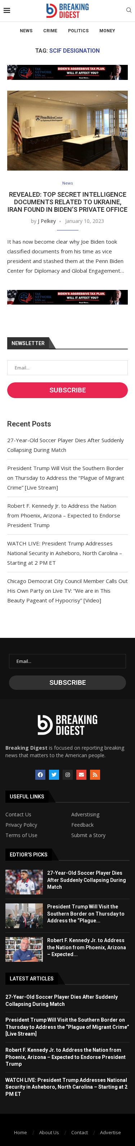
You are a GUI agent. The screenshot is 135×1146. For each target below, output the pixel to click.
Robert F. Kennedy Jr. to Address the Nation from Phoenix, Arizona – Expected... (86, 947)
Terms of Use (21, 835)
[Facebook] (40, 775)
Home (20, 1132)
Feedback (82, 824)
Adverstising (85, 814)
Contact (79, 1132)
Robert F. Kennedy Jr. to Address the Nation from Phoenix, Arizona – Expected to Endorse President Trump (63, 515)
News (26, 30)
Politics (78, 30)
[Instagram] (68, 775)
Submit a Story (88, 835)
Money (107, 30)
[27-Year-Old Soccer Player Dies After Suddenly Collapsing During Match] (24, 882)
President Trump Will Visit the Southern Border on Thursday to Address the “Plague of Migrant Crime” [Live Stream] (65, 477)
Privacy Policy (21, 824)
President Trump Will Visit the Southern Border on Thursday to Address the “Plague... (86, 913)
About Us (49, 1132)
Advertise (110, 1132)
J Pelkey (47, 221)
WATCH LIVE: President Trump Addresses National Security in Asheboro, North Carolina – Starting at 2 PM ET (64, 553)
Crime (50, 30)
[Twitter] (54, 775)
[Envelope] (81, 775)
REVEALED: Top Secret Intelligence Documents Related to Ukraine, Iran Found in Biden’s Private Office (67, 202)
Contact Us (18, 814)
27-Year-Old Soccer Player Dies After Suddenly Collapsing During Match (86, 880)
